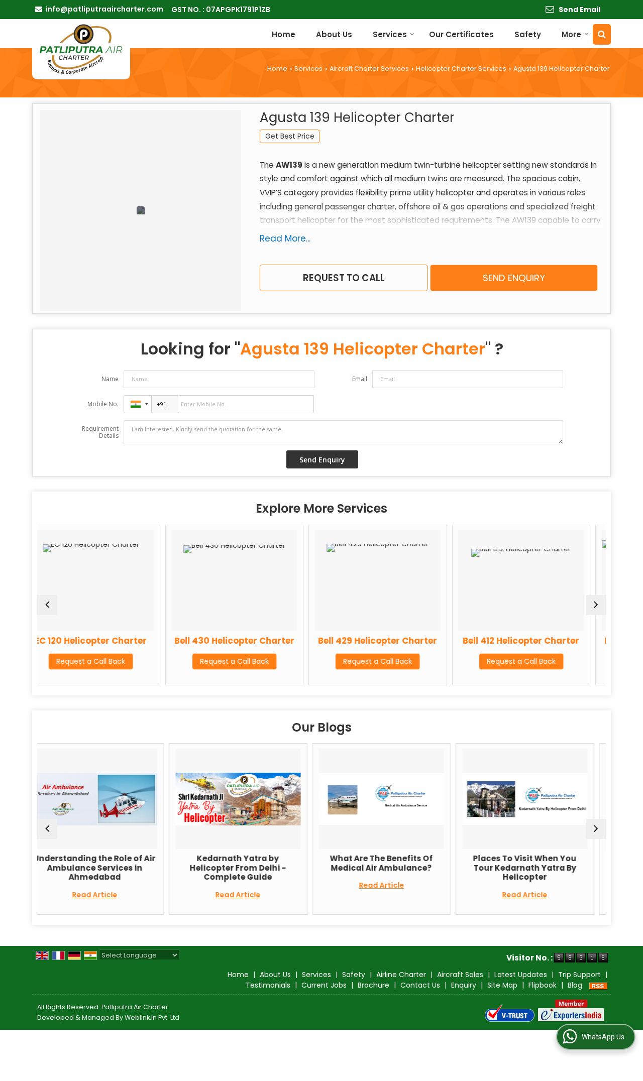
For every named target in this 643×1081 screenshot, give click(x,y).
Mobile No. (103, 404)
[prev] (47, 605)
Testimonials (268, 985)
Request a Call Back (150, 661)
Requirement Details (100, 432)
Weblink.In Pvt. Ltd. (153, 1017)
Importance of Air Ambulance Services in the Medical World (583, 867)
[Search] (602, 34)
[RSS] (598, 985)
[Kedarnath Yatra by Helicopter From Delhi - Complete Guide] (154, 799)
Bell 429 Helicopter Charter (293, 641)
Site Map (502, 985)
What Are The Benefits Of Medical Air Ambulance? (297, 863)
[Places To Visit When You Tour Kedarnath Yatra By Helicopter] (440, 799)
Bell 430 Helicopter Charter (150, 641)
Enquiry (463, 985)
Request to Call (344, 278)
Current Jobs (324, 985)
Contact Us (420, 985)
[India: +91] (138, 404)
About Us (334, 34)
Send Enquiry (514, 278)
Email (359, 379)
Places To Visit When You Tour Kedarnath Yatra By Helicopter (440, 867)
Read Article (153, 895)
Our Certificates (461, 34)
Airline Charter (401, 975)
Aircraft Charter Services (369, 68)
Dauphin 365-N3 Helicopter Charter (580, 646)
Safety (527, 34)
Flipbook (542, 985)
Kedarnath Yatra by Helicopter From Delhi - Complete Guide (153, 867)
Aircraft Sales (460, 975)
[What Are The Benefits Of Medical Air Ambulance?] (297, 799)
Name (110, 379)
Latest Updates (520, 975)
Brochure (373, 985)
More (571, 34)
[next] (596, 605)
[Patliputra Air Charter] (81, 49)
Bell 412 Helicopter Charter (437, 641)
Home (283, 34)
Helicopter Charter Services (461, 68)
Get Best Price (289, 136)
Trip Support (579, 975)
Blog (575, 985)
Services (390, 34)
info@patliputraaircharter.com (104, 9)
